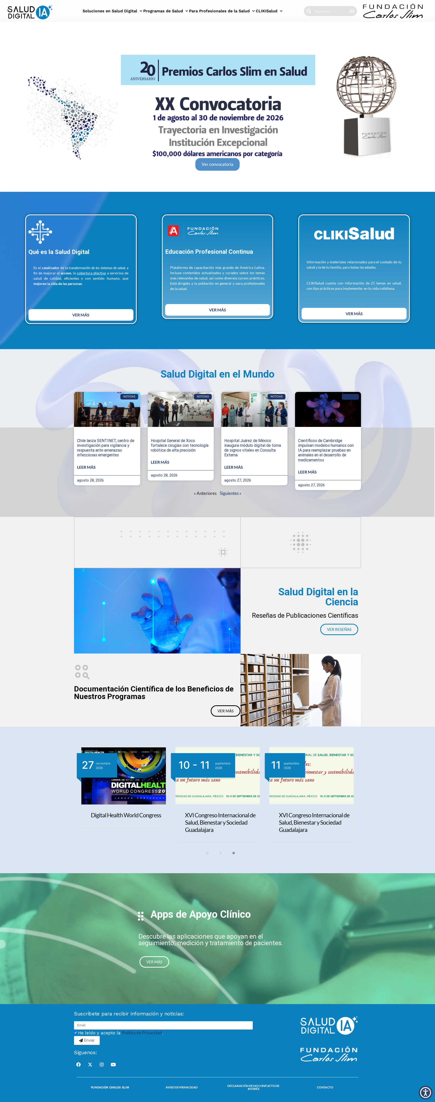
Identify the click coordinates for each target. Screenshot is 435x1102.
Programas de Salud (163, 11)
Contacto (325, 1087)
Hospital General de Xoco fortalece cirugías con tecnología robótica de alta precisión (179, 445)
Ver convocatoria (217, 164)
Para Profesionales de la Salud (219, 11)
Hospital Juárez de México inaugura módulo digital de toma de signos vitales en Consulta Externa (252, 448)
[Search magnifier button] (308, 11)
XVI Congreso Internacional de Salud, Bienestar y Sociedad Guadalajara (126, 822)
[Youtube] (113, 1064)
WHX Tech (197, 815)
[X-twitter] (90, 1064)
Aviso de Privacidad (182, 1087)
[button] (204, 853)
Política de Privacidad (142, 1032)
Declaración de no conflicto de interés (253, 1087)
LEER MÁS (86, 467)
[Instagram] (101, 1064)
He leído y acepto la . (120, 1032)
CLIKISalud (266, 11)
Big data (350, 396)
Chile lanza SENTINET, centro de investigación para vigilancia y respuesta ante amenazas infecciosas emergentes (105, 448)
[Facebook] (78, 1064)
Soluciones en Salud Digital (110, 11)
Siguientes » (230, 493)
